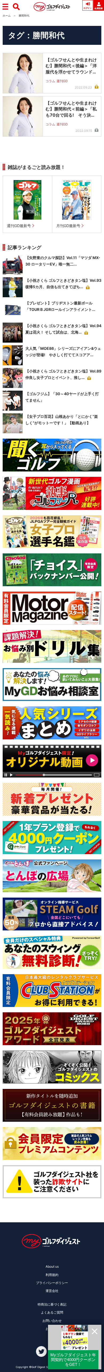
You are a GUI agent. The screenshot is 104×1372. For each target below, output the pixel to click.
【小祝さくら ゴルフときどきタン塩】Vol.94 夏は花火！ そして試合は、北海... (63, 328)
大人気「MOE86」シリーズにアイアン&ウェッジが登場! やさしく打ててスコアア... (63, 351)
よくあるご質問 (52, 1312)
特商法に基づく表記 (52, 1304)
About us (52, 1266)
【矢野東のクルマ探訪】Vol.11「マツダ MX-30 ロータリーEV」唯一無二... (62, 260)
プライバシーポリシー (52, 1283)
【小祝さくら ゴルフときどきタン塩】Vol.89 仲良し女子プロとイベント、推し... (63, 374)
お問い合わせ (52, 1321)
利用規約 (52, 1275)
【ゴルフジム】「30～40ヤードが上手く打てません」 (62, 396)
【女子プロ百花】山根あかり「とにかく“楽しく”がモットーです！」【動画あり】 (61, 419)
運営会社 (52, 1291)
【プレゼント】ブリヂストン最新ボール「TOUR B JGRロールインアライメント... (60, 306)
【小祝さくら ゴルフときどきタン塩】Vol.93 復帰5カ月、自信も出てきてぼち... (63, 283)
